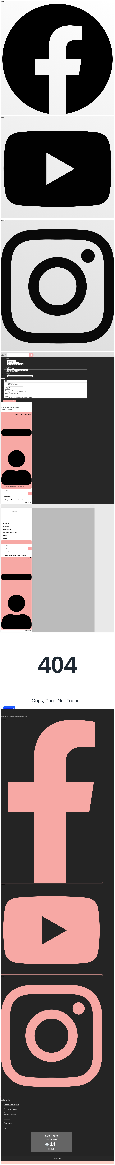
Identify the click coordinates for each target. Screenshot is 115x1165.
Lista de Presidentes (13, 363)
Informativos (7, 496)
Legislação (6, 523)
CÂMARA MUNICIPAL (9, 1123)
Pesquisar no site (3, 354)
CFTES (5, 1128)
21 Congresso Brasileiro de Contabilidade (15, 500)
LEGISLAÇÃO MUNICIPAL (10, 1114)
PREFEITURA (7, 1119)
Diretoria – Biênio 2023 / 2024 (15, 364)
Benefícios (6, 526)
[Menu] (92, 506)
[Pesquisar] (31, 355)
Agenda (5, 535)
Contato (8, 374)
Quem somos (11, 361)
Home (4, 517)
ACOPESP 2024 (10, 368)
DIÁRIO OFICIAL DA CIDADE (10, 1109)
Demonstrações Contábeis (12, 371)
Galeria (6, 493)
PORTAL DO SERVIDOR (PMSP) (11, 1105)
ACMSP (8, 360)
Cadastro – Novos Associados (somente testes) (20, 376)
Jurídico (6, 490)
